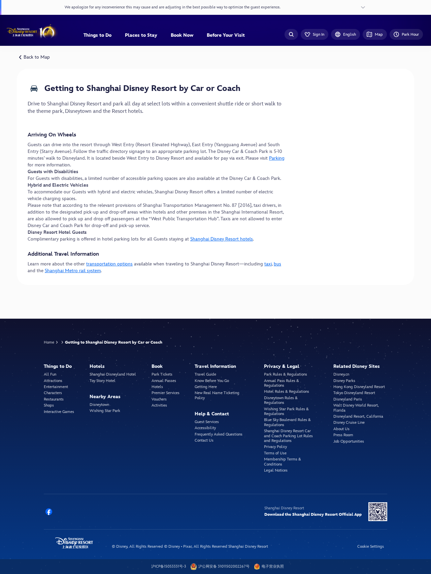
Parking (277, 158)
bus (277, 264)
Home (49, 342)
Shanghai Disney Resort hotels (221, 239)
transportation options (109, 264)
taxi (268, 264)
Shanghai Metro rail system (73, 271)
